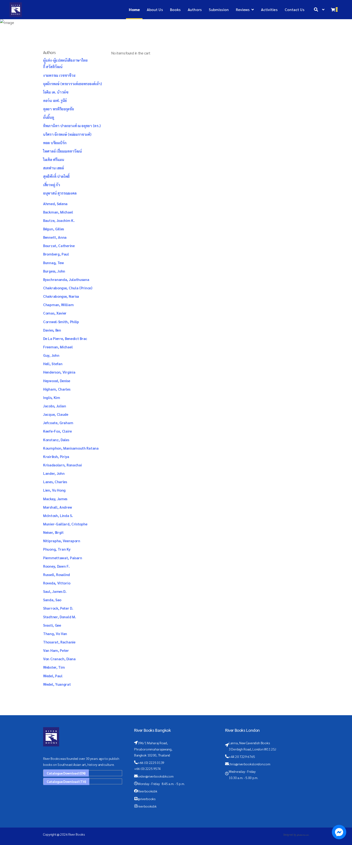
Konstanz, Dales (56, 439)
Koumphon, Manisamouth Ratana (71, 448)
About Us (155, 9)
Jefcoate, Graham (58, 422)
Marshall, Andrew (57, 507)
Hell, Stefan (52, 363)
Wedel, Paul (52, 675)
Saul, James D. (55, 591)
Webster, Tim (54, 667)
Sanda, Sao (52, 599)
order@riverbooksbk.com (155, 776)
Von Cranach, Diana (59, 658)
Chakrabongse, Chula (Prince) (67, 288)
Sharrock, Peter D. (58, 608)
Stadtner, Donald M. (59, 616)
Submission (219, 9)
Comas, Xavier (55, 313)
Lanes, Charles (55, 481)
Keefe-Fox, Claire (57, 431)
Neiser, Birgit (53, 532)
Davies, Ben (52, 330)
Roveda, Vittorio (56, 583)
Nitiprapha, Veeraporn (61, 540)
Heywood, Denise (56, 380)
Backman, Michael (58, 212)
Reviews (243, 9)
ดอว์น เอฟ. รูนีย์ (55, 100)
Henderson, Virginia (59, 372)
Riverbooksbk (147, 791)
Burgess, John (54, 271)
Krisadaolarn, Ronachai (62, 465)
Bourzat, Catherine (59, 245)
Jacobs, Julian (54, 406)
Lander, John (53, 473)
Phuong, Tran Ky (57, 549)
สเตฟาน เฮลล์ (53, 168)
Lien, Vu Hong (54, 490)
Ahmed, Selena (55, 203)
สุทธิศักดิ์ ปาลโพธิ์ (56, 176)
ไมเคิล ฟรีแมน (53, 159)
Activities (269, 9)
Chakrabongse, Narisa (61, 296)
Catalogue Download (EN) (66, 773)
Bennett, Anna (55, 237)
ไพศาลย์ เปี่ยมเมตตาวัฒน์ (62, 151)
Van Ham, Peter (56, 650)
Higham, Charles (56, 389)
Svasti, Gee (52, 625)
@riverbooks (147, 799)
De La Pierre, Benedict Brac (65, 338)
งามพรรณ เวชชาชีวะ (59, 75)
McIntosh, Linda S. (58, 515)
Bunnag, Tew (53, 262)
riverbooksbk (147, 806)
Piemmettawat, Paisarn (62, 557)
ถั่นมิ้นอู (48, 117)
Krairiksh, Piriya (56, 456)
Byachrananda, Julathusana (66, 279)
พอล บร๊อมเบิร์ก (54, 142)
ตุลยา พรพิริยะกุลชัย (58, 109)
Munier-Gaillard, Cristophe (65, 524)
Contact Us (294, 9)
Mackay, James (55, 498)
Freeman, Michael (58, 347)
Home (134, 9)
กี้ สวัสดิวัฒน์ (52, 66)
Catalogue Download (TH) (66, 781)
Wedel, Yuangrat (57, 684)
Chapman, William (58, 304)
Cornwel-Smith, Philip (61, 321)
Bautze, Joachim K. (59, 220)
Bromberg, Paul (56, 254)
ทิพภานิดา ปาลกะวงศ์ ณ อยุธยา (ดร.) (72, 125)
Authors (195, 9)
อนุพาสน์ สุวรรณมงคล (59, 193)
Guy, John (51, 355)
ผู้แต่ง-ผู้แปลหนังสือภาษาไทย (65, 60)
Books (175, 9)
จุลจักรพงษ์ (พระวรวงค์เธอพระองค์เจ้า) (72, 83)
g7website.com (303, 834)
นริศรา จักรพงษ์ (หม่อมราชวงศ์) (67, 134)
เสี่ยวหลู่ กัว (51, 184)
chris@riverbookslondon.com (249, 764)
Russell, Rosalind (56, 574)
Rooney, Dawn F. (56, 566)
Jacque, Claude (55, 414)
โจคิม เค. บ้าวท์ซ (55, 92)
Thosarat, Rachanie (59, 642)
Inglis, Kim (51, 397)
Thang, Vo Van (55, 633)
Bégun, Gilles (53, 228)
